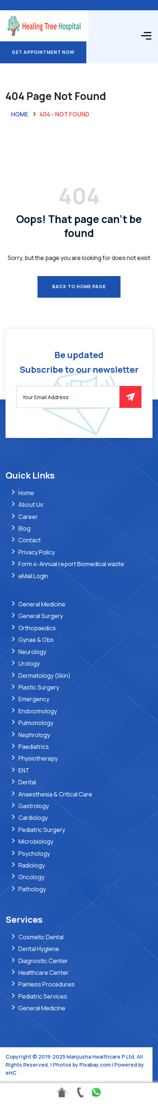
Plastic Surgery (38, 687)
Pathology (32, 889)
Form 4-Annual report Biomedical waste (71, 564)
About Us (30, 505)
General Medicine (41, 604)
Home (19, 114)
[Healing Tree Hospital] (44, 25)
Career (28, 517)
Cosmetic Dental (41, 937)
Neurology (32, 652)
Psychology (34, 854)
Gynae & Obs (36, 640)
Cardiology (33, 818)
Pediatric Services (42, 996)
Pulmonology (35, 723)
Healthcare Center (43, 973)
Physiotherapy (38, 758)
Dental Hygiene (38, 949)
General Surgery (40, 616)
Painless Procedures (46, 984)
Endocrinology (37, 711)
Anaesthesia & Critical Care (55, 794)
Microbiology (35, 841)
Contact (29, 540)
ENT (23, 770)
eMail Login (33, 576)
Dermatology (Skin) (44, 676)
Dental (27, 782)
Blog (24, 528)
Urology (29, 663)
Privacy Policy (36, 552)
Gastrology (33, 806)
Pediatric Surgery (41, 830)
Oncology (31, 877)
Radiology (31, 865)
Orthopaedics (37, 628)
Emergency (33, 699)
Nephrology (34, 735)
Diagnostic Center (43, 961)
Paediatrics (33, 747)
